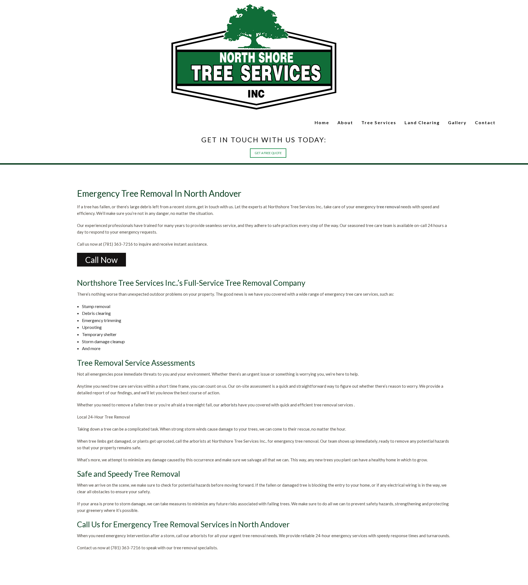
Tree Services (362, 122)
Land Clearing (411, 122)
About (324, 122)
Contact (483, 122)
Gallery (452, 122)
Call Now (101, 262)
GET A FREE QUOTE (264, 155)
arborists (229, 407)
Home (298, 122)
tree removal (388, 209)
